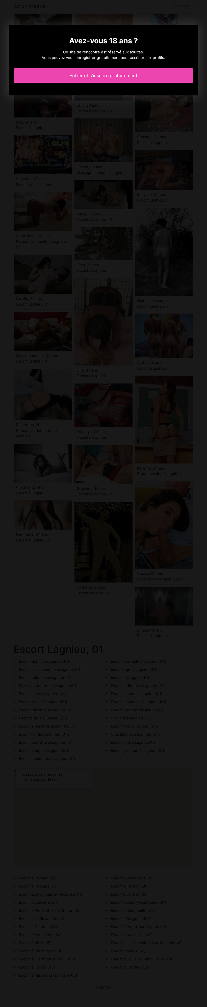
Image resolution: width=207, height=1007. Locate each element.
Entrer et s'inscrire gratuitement (103, 75)
